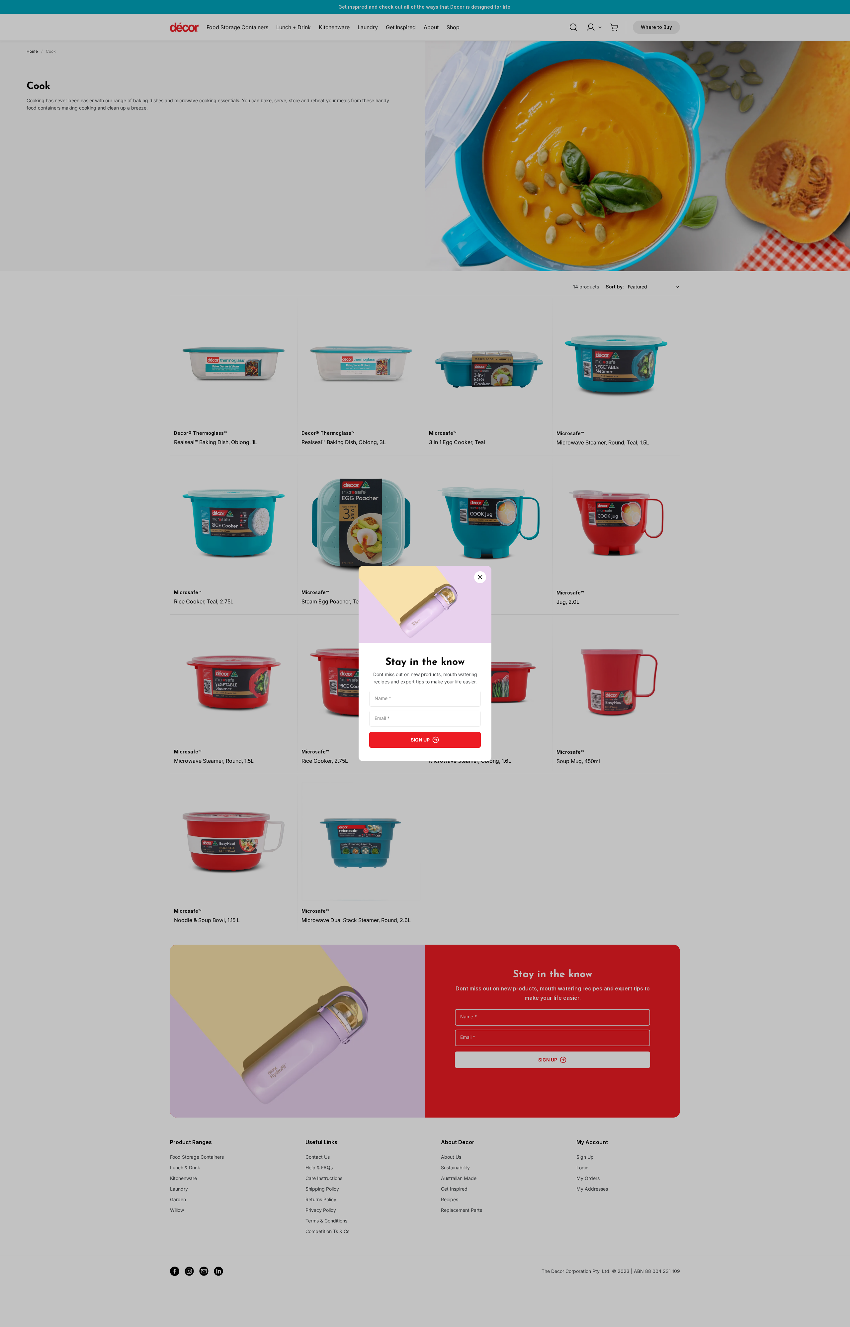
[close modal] (480, 577)
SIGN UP (420, 739)
